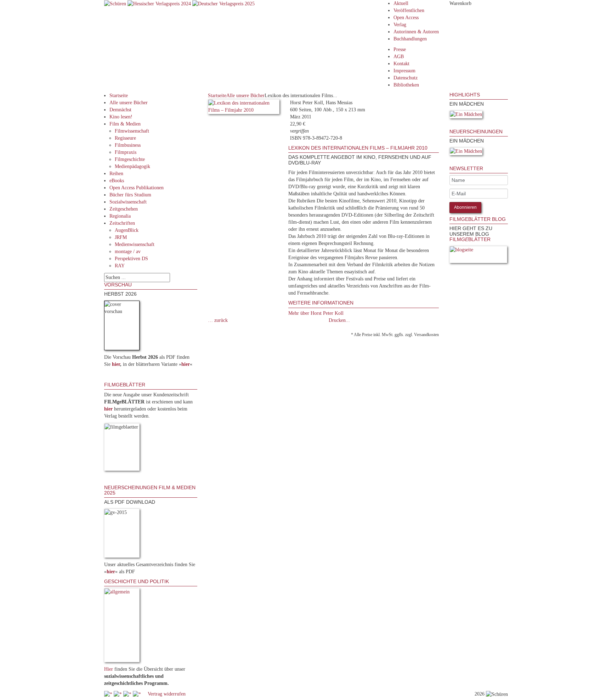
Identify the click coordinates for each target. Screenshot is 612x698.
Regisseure (125, 138)
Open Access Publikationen (136, 187)
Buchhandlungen (410, 38)
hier (116, 364)
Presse (399, 49)
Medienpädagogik (132, 166)
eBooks (116, 180)
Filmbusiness (128, 145)
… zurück (218, 320)
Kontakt (401, 63)
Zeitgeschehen (123, 209)
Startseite (118, 95)
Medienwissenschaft (134, 244)
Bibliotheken (406, 85)
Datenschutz (405, 77)
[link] (450, 125)
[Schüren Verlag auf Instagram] (137, 694)
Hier (108, 669)
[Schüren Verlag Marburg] (116, 3)
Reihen (116, 173)
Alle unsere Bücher (128, 102)
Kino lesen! (120, 116)
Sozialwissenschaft (128, 202)
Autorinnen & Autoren (416, 31)
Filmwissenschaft (132, 131)
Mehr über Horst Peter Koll (316, 313)
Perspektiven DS (131, 258)
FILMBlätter (470, 239)
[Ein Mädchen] (465, 115)
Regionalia (120, 216)
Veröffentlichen (408, 10)
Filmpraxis (125, 152)
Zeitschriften (122, 223)
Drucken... (339, 320)
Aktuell (400, 3)
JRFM (121, 237)
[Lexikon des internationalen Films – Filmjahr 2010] (244, 108)
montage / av (128, 251)
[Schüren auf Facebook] (109, 694)
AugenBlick (126, 230)
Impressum (404, 70)
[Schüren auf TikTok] (128, 694)
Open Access (406, 17)
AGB (398, 56)
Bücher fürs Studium (130, 194)
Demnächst (120, 109)
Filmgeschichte (130, 159)
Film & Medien (125, 124)
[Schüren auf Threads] (118, 694)
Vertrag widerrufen (167, 694)
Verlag (399, 24)
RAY (120, 265)
